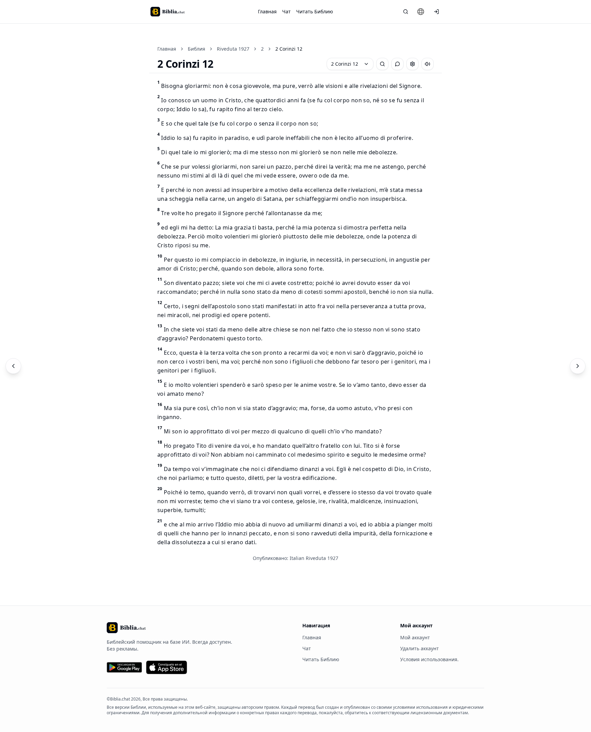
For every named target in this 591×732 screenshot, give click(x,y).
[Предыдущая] (13, 366)
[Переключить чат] (397, 64)
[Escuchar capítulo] (427, 64)
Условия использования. (429, 659)
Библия (196, 48)
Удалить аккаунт (419, 648)
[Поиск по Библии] (405, 11)
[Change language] (421, 11)
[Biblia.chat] (167, 11)
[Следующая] (578, 366)
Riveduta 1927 (233, 48)
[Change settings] (412, 64)
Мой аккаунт (415, 637)
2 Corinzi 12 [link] (288, 48)
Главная (267, 11)
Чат (286, 11)
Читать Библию (314, 11)
